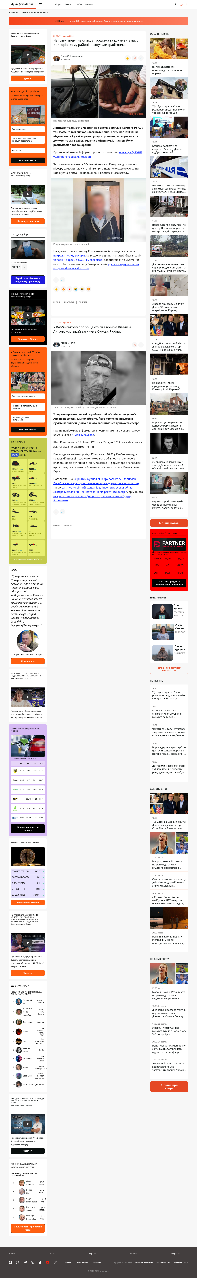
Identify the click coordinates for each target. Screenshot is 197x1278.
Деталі (27, 78)
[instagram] (17, 1262)
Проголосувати (27, 160)
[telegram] (25, 1262)
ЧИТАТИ (27, 1150)
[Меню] (40, 4)
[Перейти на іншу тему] (181, 4)
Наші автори (82, 1262)
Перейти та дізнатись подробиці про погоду (27, 280)
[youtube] (47, 1262)
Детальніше (28, 661)
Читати (27, 972)
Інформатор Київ (163, 1262)
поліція (83, 302)
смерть (68, 525)
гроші (56, 302)
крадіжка (69, 302)
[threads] (55, 1262)
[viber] (32, 1262)
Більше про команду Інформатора (169, 669)
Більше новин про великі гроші (28, 1228)
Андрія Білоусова (83, 435)
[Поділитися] (134, 58)
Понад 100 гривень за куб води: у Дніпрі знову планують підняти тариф (106, 20)
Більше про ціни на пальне (28, 829)
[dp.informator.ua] (22, 4)
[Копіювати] (141, 58)
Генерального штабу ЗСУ (32, 559)
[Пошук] (186, 4)
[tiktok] (40, 1262)
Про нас (68, 1262)
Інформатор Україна (144, 1262)
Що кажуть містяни (28, 221)
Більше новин (169, 523)
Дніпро (57, 4)
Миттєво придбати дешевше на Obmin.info (169, 583)
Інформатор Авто (181, 1262)
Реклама (89, 4)
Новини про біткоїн (28, 902)
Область (67, 4)
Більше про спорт (169, 1086)
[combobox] (19, 267)
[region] (28, 274)
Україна (78, 4)
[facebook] (10, 1262)
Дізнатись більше (28, 339)
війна (56, 525)
